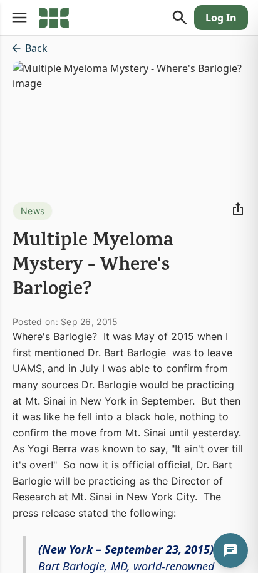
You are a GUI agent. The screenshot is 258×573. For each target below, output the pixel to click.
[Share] (237, 209)
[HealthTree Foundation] (54, 18)
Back (36, 48)
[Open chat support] (230, 550)
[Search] (179, 17)
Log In (221, 17)
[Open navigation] (19, 17)
